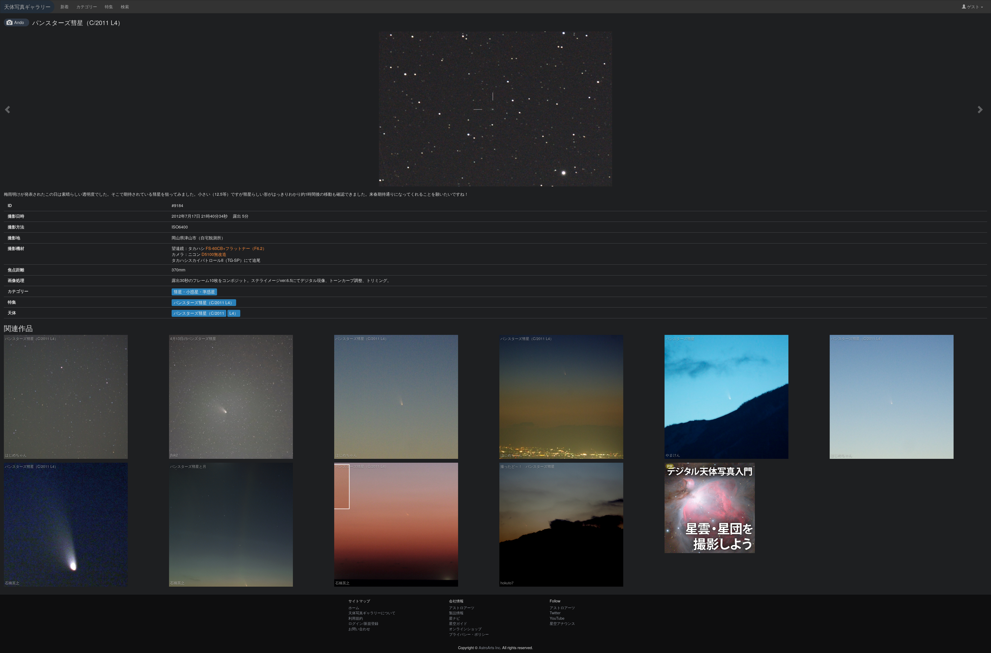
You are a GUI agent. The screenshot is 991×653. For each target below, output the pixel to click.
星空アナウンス (562, 623)
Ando (19, 22)
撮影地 (14, 238)
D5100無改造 (214, 254)
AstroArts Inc (489, 647)
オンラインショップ (465, 628)
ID (10, 205)
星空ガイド (458, 623)
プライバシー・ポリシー (469, 634)
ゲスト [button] (973, 7)
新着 (64, 7)
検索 (125, 7)
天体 (12, 313)
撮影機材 (16, 248)
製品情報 (456, 612)
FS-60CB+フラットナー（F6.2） (236, 248)
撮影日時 (16, 216)
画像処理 (16, 280)
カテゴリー (86, 7)
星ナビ (454, 618)
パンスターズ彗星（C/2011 (199, 313)
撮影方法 (16, 227)
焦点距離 (16, 270)
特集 (109, 7)
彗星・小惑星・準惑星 (194, 292)
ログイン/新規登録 (363, 623)
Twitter (555, 612)
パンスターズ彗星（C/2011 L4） (204, 302)
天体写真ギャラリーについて (371, 612)
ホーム (353, 607)
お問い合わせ (359, 628)
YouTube (557, 618)
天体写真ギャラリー (27, 6)
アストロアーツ (461, 607)
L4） (233, 313)
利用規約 (355, 618)
